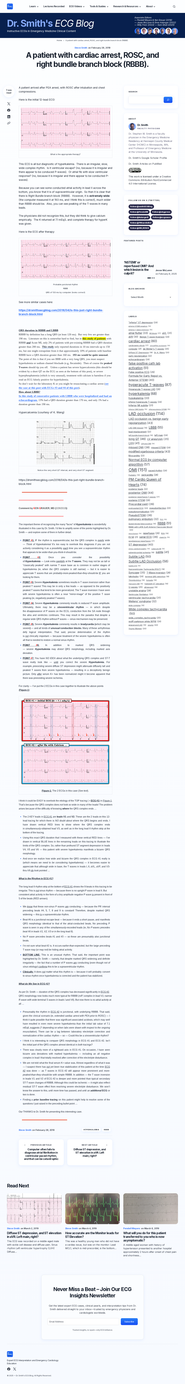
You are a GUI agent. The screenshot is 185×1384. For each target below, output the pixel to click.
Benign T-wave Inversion (154, 337)
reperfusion (151, 533)
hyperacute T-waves (150, 385)
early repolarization (140, 356)
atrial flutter (138, 332)
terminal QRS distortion (157, 576)
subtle (162, 552)
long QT (137, 439)
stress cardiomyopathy (139, 549)
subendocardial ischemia (141, 552)
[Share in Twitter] (9, 104)
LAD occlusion (147, 413)
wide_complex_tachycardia (145, 617)
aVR (133, 336)
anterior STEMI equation (140, 326)
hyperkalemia (91, 1130)
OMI (138, 469)
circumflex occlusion (160, 345)
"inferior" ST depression (143, 322)
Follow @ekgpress (161, 212)
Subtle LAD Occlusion (148, 561)
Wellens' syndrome (142, 601)
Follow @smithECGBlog (141, 206)
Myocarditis (137, 455)
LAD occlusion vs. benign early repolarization (148, 421)
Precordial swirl (141, 504)
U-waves (136, 587)
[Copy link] (9, 123)
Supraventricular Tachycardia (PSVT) (147, 569)
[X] (15, 1369)
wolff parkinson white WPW (145, 621)
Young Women (137, 628)
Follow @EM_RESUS (139, 228)
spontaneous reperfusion (142, 541)
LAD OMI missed (138, 428)
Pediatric (134, 475)
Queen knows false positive (142, 524)
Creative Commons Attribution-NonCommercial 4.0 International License (150, 180)
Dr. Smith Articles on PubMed (145, 163)
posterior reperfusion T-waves (144, 497)
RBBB (106, 1130)
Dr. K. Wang (161, 352)
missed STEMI (161, 447)
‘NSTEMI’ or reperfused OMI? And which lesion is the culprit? (139, 268)
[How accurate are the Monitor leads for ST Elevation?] (92, 1208)
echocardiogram (139, 359)
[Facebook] (9, 1369)
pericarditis (149, 475)
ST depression (141, 544)
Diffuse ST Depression (141, 352)
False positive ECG (142, 371)
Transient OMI (136, 584)
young (153, 625)
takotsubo (136, 576)
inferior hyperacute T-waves (145, 402)
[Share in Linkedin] (9, 116)
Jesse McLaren (163, 270)
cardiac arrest (143, 341)
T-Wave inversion (159, 572)
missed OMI (139, 447)
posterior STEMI (139, 500)
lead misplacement (140, 431)
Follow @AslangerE (139, 217)
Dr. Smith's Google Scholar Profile (148, 157)
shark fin (164, 537)
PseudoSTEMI (140, 515)
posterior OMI (141, 493)
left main (161, 435)
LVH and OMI (148, 444)
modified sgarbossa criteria (149, 451)
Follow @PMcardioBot (140, 223)
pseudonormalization (141, 511)
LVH (134, 443)
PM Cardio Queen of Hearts (145, 482)
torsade (151, 580)
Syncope (137, 572)
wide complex (136, 605)
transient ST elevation (156, 583)
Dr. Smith (142, 125)
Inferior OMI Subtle (138, 409)
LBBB (156, 427)
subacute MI (158, 549)
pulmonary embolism (144, 519)
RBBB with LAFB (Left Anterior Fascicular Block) (150, 528)
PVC (163, 519)
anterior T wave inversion (140, 330)
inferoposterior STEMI (159, 409)
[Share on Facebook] (9, 110)
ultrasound (151, 587)
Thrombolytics (137, 580)
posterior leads (138, 489)
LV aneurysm (158, 439)
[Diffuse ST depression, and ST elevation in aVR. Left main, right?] (89, 1152)
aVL (167, 332)
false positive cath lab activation (144, 366)
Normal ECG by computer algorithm (148, 462)
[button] (174, 6)
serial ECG (148, 536)
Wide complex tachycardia (148, 611)
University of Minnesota (149, 151)
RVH (165, 533)
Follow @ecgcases (162, 217)
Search (133, 92)
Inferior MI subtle (141, 405)
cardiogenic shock (138, 345)
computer (135, 349)
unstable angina (140, 590)
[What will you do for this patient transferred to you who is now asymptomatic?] (150, 1208)
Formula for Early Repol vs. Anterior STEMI (145, 377)
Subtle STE (135, 566)
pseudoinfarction (160, 508)
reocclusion (135, 534)
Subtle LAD (140, 556)
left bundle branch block (141, 435)
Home (59, 40)
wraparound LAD (137, 625)
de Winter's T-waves (156, 348)
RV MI (133, 537)
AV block (155, 333)
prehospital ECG (138, 508)
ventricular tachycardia (145, 597)
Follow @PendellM (139, 212)
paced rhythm (157, 470)
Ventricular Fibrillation (141, 594)
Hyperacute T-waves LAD (144, 389)
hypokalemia (139, 398)
